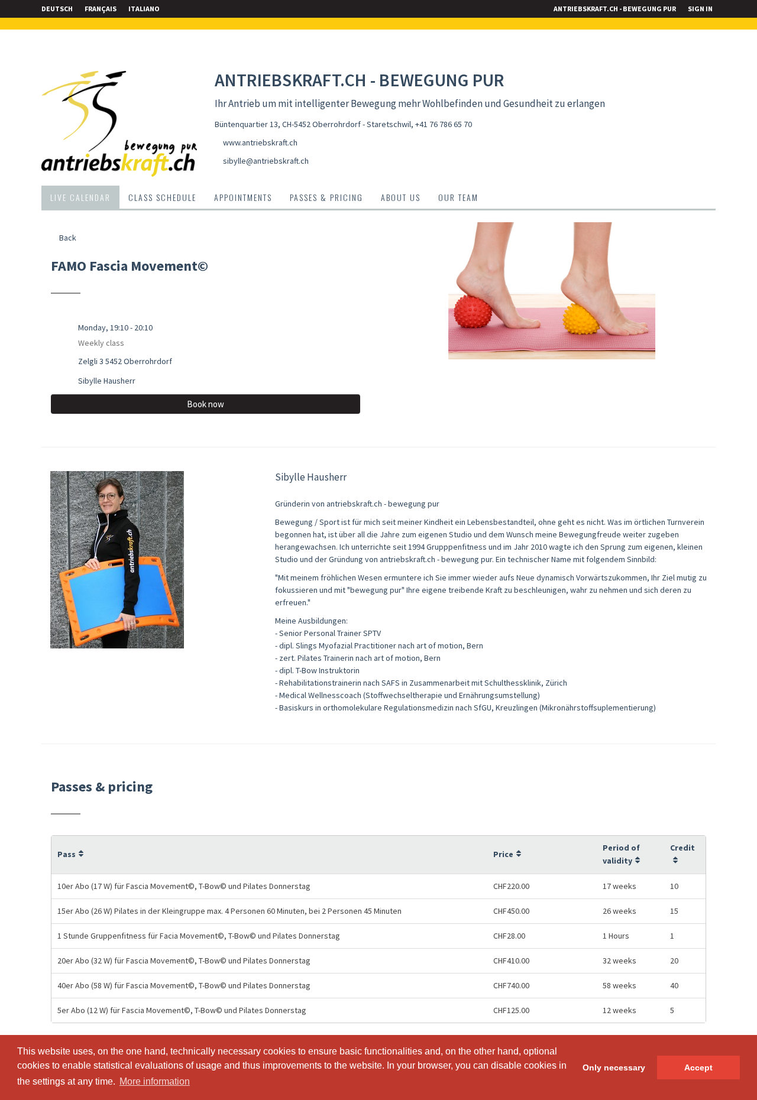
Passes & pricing (326, 197)
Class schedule (162, 197)
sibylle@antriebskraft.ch (266, 160)
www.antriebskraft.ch (260, 142)
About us (400, 197)
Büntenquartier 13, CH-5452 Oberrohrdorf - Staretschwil (313, 124)
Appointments (243, 197)
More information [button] (154, 1081)
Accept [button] (698, 1067)
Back (66, 237)
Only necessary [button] (614, 1067)
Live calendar (80, 197)
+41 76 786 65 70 (443, 124)
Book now (205, 404)
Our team (458, 197)
